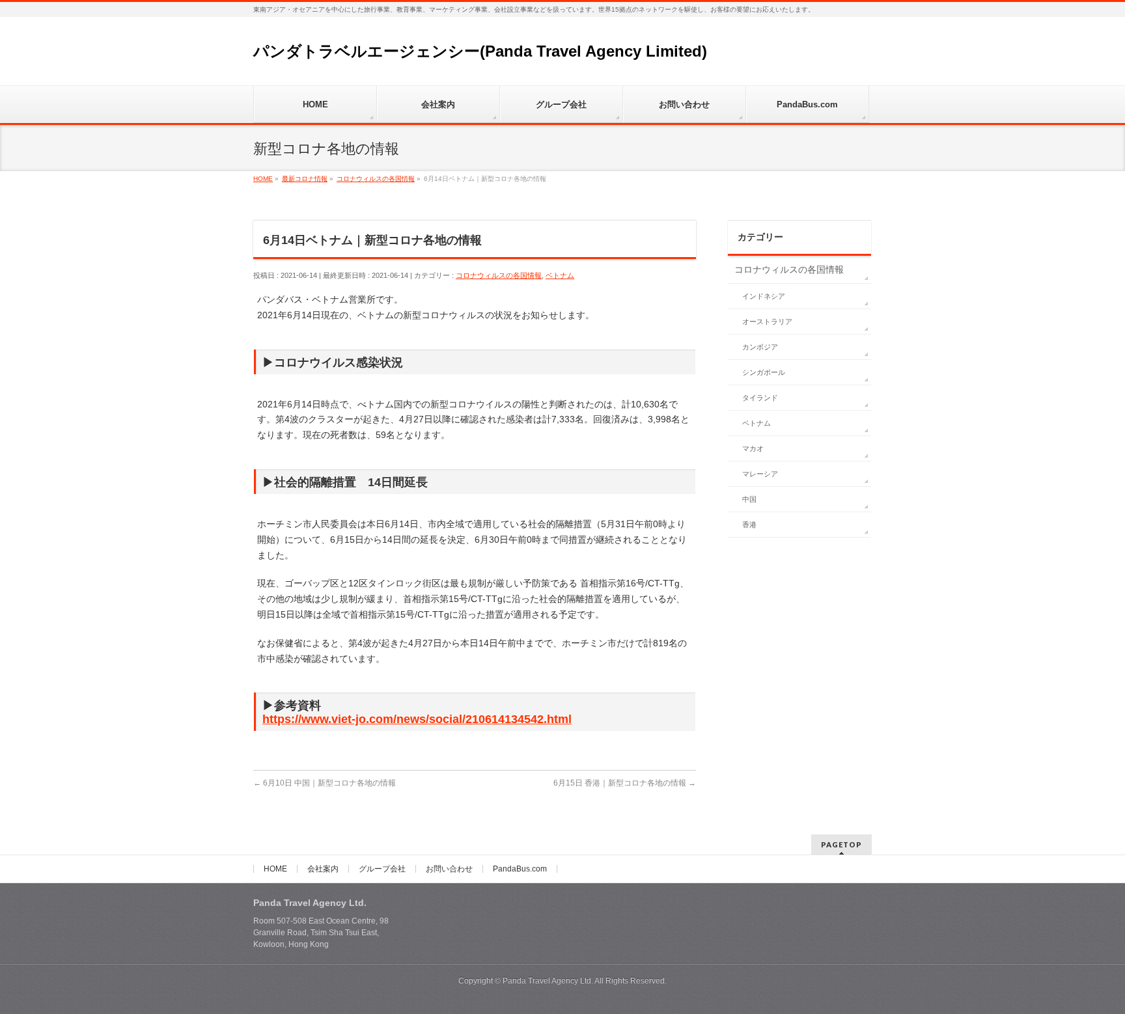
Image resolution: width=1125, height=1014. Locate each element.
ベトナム (560, 275)
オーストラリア (767, 321)
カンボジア (760, 347)
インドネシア (763, 296)
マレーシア (760, 474)
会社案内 (323, 869)
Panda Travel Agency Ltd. (548, 980)
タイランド (760, 398)
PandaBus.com (520, 869)
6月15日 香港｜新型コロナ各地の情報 (624, 783)
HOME (275, 869)
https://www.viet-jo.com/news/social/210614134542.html (417, 719)
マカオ (753, 448)
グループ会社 (382, 869)
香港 (749, 524)
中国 (749, 499)
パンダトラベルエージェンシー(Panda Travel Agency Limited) (480, 51)
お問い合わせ (449, 869)
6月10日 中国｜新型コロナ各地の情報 (324, 783)
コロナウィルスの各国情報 (499, 275)
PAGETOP (841, 844)
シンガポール (763, 372)
